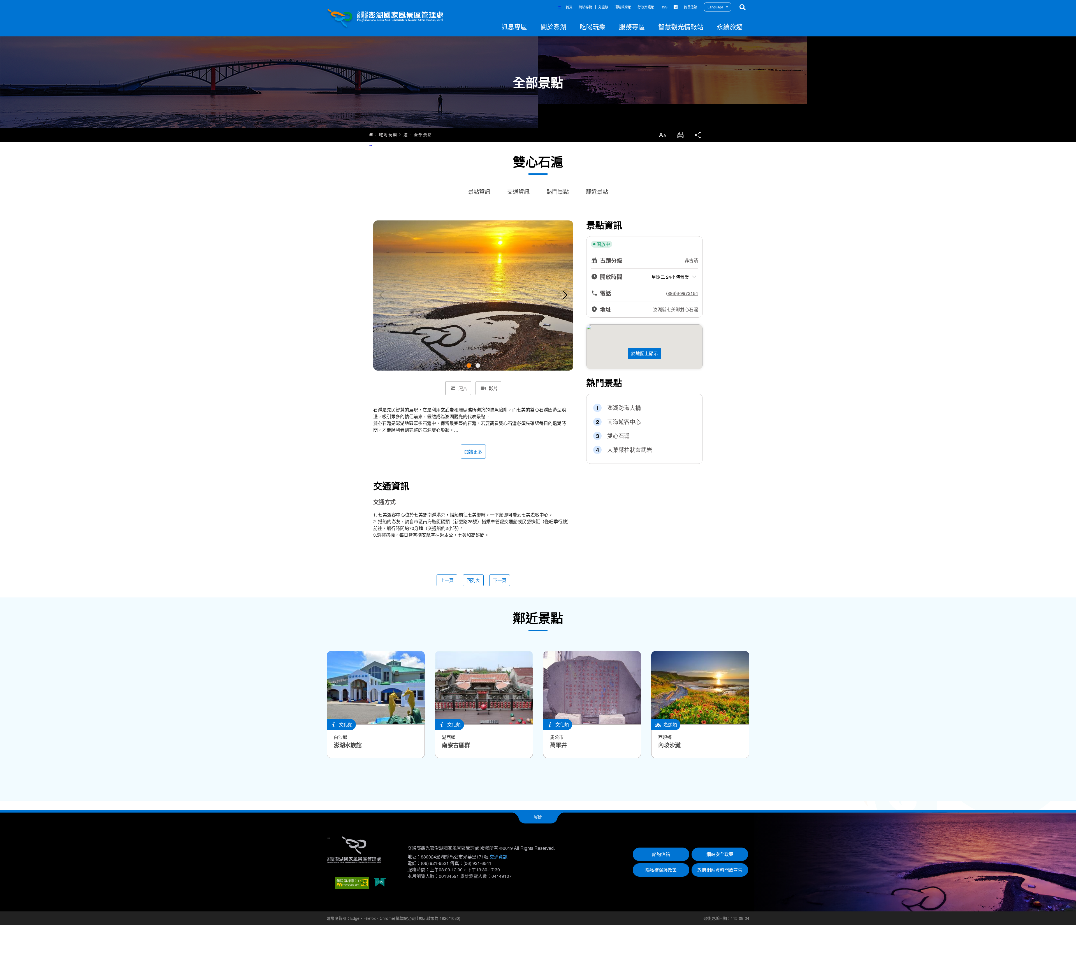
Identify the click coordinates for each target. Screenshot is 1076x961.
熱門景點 (557, 191)
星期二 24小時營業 (670, 277)
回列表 (473, 580)
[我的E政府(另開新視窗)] (380, 882)
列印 (680, 135)
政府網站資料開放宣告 (719, 870)
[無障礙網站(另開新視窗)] (352, 883)
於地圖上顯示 (644, 353)
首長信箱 (690, 6)
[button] (469, 365)
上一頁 (447, 580)
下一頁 (499, 580)
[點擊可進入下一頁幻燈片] (565, 295)
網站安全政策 (719, 854)
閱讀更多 (473, 451)
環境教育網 (622, 6)
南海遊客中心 (624, 421)
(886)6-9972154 (682, 293)
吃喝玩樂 (388, 134)
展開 (538, 817)
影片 (493, 388)
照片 (462, 388)
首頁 (569, 6)
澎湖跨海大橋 (624, 407)
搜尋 (742, 7)
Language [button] (715, 6)
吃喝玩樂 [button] (593, 26)
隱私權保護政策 (661, 870)
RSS (663, 6)
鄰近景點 (597, 191)
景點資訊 (479, 191)
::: (559, 7)
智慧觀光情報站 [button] (680, 26)
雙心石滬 (618, 435)
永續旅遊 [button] (730, 26)
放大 (662, 135)
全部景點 (423, 134)
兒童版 (603, 6)
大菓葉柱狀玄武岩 (629, 449)
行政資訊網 (645, 6)
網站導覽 (585, 6)
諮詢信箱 (661, 854)
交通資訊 (518, 191)
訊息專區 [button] (514, 26)
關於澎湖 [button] (553, 26)
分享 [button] (698, 135)
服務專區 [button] (632, 26)
